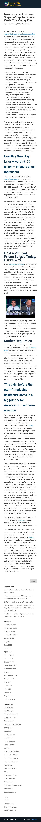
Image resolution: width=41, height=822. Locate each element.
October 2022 (9, 631)
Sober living (8, 782)
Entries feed (8, 804)
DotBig (30, 425)
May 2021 (7, 689)
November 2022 (10, 628)
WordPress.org (10, 810)
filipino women (10, 734)
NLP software (9, 778)
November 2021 (10, 669)
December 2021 (10, 665)
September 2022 (10, 635)
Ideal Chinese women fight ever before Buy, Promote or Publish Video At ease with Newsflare (19, 607)
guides (6, 748)
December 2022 (10, 625)
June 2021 (8, 686)
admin (8, 24)
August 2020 (9, 696)
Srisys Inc (34, 819)
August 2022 (9, 638)
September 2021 (10, 675)
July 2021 (7, 682)
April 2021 (8, 692)
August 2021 (9, 679)
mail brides (8, 765)
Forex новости (10, 745)
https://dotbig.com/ (11, 179)
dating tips (8, 728)
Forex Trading (9, 741)
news (6, 772)
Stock (21, 520)
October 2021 (9, 672)
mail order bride (10, 768)
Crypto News (9, 721)
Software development (13, 785)
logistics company (11, 762)
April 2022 (8, 652)
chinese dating (9, 718)
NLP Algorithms (10, 775)
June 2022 (8, 645)
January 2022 (9, 662)
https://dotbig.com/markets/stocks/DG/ (19, 34)
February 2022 (9, 659)
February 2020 (9, 699)
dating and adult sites (12, 724)
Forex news (26, 24)
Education (8, 731)
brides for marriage (11, 714)
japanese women (10, 755)
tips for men (9, 789)
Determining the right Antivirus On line (19, 602)
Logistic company (11, 758)
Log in (6, 800)
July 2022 (7, 642)
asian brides (8, 707)
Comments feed (10, 807)
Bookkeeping (9, 711)
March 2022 (8, 655)
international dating (11, 751)
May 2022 (8, 648)
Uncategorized (10, 792)
